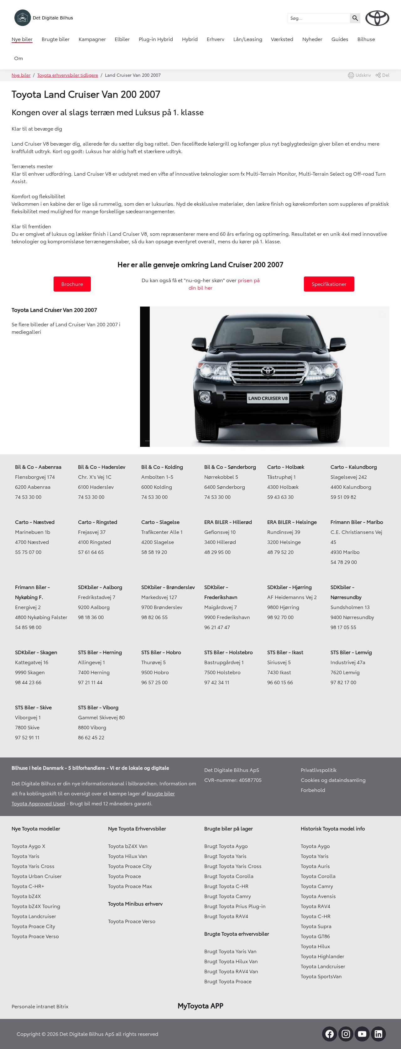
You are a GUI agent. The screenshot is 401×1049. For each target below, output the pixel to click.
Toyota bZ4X (26, 896)
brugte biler (161, 793)
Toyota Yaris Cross (33, 866)
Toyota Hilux (315, 946)
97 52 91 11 (27, 737)
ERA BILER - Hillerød (228, 522)
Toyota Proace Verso (35, 936)
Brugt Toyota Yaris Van (230, 951)
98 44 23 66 (28, 682)
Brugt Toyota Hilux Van (231, 961)
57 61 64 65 (91, 552)
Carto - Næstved (35, 522)
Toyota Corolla (318, 876)
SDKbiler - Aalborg (100, 587)
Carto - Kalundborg (354, 467)
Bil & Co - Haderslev (101, 467)
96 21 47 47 (217, 627)
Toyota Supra (316, 926)
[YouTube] (362, 1033)
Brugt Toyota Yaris (225, 856)
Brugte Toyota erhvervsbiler (236, 934)
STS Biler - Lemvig (351, 652)
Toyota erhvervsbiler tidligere (67, 75)
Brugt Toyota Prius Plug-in (235, 906)
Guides (339, 39)
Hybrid (190, 39)
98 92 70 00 (280, 617)
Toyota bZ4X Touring (36, 906)
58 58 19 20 (154, 552)
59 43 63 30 (280, 497)
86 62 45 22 (91, 737)
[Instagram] (345, 1033)
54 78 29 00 (344, 562)
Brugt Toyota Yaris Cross (233, 866)
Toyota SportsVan (321, 976)
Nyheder (312, 39)
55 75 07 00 (28, 552)
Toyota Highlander (322, 956)
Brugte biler (56, 39)
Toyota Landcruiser (34, 916)
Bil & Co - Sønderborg (230, 467)
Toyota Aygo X (28, 846)
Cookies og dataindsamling (333, 780)
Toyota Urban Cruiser (37, 876)
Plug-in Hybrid (156, 39)
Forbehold (313, 790)
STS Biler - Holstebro (228, 652)
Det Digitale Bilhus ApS (231, 770)
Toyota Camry (317, 886)
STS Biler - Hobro (161, 652)
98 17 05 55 (343, 627)
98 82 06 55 (154, 617)
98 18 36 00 (91, 617)
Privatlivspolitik (318, 770)
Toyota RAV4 (315, 906)
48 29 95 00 (217, 552)
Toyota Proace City (33, 926)
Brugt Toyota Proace (228, 981)
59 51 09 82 (343, 497)
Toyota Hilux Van (127, 856)
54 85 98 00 (28, 627)
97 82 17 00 (343, 682)
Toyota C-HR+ (28, 886)
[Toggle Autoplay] (384, 314)
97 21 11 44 (90, 682)
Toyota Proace (124, 876)
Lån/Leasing (247, 39)
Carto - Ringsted (97, 522)
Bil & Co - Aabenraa (38, 467)
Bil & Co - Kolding (162, 467)
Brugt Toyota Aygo (226, 846)
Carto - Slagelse (160, 522)
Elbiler (122, 39)
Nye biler (22, 39)
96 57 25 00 (154, 682)
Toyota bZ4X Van (128, 846)
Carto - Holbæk (285, 467)
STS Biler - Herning (100, 652)
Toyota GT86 (315, 936)
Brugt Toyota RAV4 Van (231, 971)
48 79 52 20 (280, 552)
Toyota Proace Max (130, 886)
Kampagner (92, 39)
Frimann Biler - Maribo (357, 522)
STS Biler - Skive (33, 707)
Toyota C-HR (316, 916)
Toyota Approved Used (38, 803)
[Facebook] (329, 1033)
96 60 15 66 (280, 682)
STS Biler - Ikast (285, 652)
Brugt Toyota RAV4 (226, 916)
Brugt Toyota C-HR (226, 886)
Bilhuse (366, 39)
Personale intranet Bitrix (40, 1006)
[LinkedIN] (378, 1033)
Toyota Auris (315, 866)
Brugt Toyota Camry (227, 896)
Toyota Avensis (318, 896)
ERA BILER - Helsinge (292, 522)
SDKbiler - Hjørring (289, 587)
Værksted (282, 39)
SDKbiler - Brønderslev (168, 587)
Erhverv (215, 39)
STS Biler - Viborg (98, 707)
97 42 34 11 (216, 682)
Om (18, 58)
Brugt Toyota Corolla (228, 876)
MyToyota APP (200, 1005)
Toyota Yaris (25, 856)
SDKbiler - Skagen (36, 652)
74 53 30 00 (28, 497)
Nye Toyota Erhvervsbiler (137, 828)
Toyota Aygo (315, 846)
